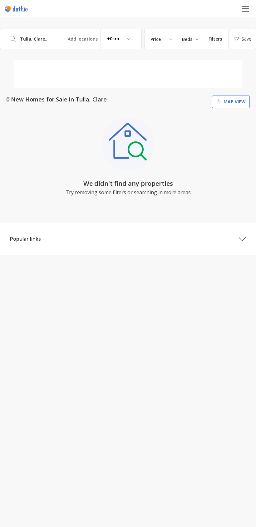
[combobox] (71, 39)
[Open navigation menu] (245, 8)
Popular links (25, 238)
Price (155, 39)
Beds (187, 39)
